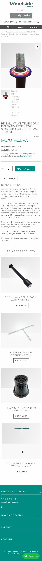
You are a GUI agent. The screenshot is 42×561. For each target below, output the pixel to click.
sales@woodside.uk (27, 22)
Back (38, 136)
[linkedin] (38, 22)
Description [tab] (9, 179)
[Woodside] (21, 4)
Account (20, 27)
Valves (9, 32)
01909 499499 (10, 22)
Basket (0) (34, 27)
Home (3, 32)
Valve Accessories (19, 32)
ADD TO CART (25, 169)
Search (22, 10)
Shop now (21, 305)
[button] (37, 46)
